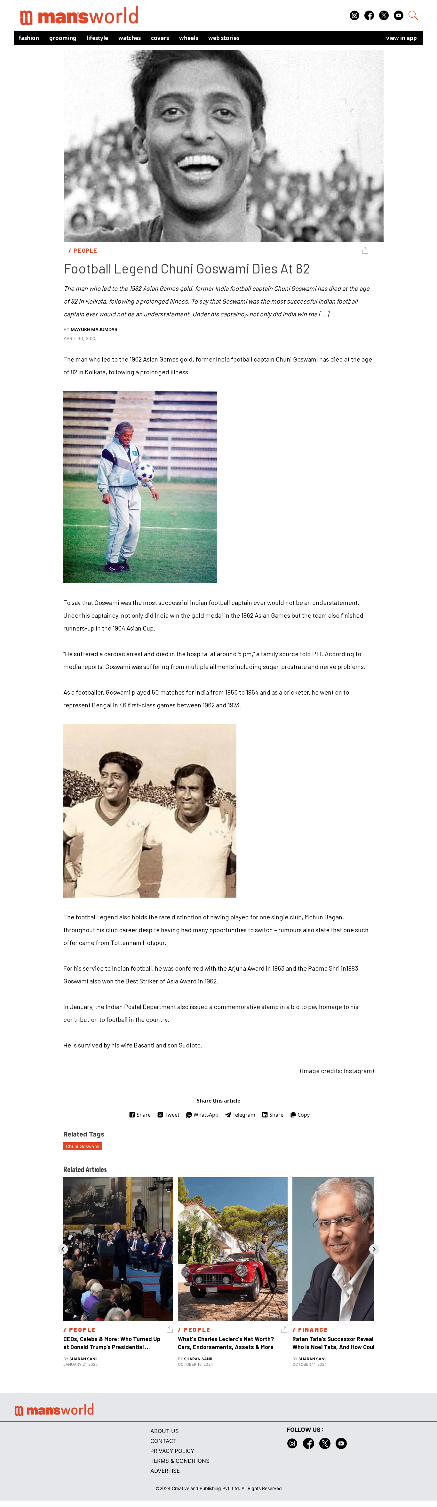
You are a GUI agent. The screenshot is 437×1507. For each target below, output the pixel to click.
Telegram (244, 1114)
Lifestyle (97, 38)
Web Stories (223, 38)
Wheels (188, 38)
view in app (401, 38)
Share (144, 1114)
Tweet (172, 1114)
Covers (160, 38)
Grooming (62, 38)
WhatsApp (206, 1114)
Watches (129, 38)
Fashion (29, 38)
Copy (304, 1114)
